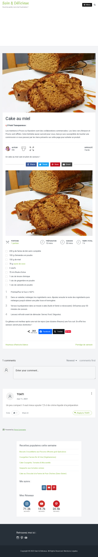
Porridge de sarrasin (84, 345)
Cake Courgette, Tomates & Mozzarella (34, 463)
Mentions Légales (71, 551)
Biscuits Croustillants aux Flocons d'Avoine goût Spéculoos (42, 452)
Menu (88, 5)
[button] (32, 148)
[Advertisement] (49, 28)
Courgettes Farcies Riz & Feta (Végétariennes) (37, 457)
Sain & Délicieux (15, 3)
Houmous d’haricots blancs (16, 345)
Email (68, 164)
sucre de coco (19, 264)
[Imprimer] (24, 148)
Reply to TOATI (83, 413)
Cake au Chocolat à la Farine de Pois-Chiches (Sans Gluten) (42, 473)
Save (69, 331)
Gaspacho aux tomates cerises (31, 468)
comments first (87, 360)
